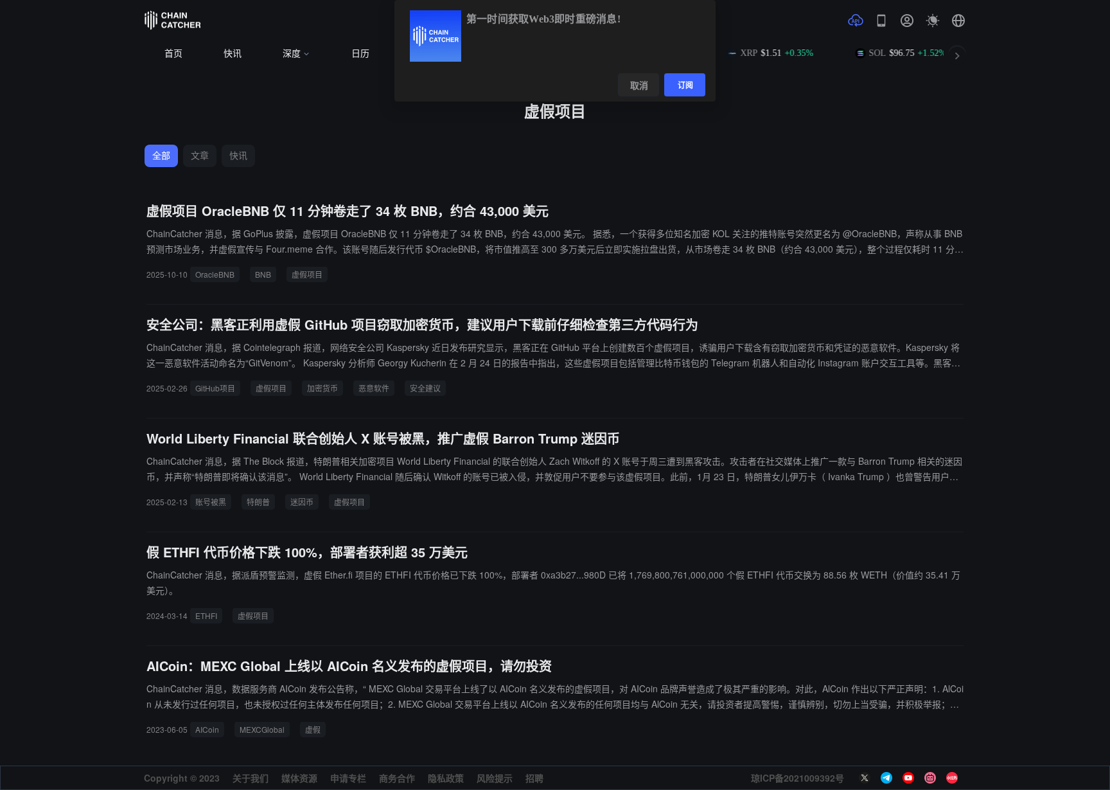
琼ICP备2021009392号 (797, 777)
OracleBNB (214, 274)
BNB (263, 274)
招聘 (534, 777)
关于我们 (251, 777)
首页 (173, 53)
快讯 (233, 53)
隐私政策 (446, 777)
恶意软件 (373, 387)
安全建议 (425, 387)
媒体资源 (299, 777)
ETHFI (206, 615)
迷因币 (301, 501)
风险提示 (495, 777)
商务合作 (397, 777)
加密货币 (322, 387)
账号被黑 (210, 501)
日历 (360, 53)
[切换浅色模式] (932, 20)
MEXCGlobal (262, 729)
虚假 (313, 729)
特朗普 (258, 501)
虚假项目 (307, 274)
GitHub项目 (215, 387)
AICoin (207, 729)
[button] (958, 20)
